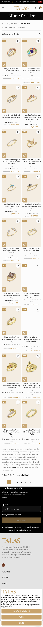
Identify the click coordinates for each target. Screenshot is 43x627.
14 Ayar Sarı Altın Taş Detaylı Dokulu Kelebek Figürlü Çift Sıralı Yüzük (31, 162)
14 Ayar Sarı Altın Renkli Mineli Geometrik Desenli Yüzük (31, 71)
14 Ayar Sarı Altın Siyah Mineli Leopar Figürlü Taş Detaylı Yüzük (11, 386)
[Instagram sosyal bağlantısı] (3, 565)
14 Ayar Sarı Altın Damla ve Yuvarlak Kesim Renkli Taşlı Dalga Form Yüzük (32, 117)
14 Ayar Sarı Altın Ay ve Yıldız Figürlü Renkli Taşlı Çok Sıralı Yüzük (31, 339)
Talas (11, 120)
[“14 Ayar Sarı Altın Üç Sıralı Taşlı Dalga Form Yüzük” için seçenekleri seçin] (24, 244)
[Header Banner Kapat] (40, 2)
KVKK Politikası (7, 530)
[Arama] (35, 8)
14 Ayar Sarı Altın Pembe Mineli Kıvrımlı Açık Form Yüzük (11, 432)
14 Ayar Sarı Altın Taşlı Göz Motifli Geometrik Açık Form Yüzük (31, 206)
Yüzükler (14, 23)
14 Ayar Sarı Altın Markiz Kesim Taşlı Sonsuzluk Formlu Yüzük (32, 295)
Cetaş (11, 73)
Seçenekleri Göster (11, 34)
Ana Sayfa (5, 23)
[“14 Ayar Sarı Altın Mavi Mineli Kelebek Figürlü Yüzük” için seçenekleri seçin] (4, 200)
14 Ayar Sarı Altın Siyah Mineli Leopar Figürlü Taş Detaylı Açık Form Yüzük (31, 386)
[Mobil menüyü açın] (3, 8)
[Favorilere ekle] (18, 41)
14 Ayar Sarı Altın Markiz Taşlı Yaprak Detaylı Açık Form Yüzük (11, 251)
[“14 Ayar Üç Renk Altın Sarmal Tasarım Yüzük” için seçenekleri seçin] (4, 64)
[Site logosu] (21, 8)
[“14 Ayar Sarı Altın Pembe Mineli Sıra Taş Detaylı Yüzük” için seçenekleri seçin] (4, 333)
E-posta (5, 504)
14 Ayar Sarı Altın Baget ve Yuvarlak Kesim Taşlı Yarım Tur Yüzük (11, 162)
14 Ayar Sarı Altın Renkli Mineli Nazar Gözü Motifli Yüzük (31, 432)
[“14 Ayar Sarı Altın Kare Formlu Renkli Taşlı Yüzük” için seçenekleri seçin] (4, 289)
